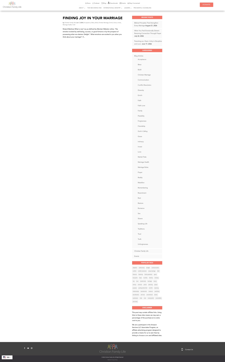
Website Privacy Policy (112, 359)
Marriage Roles (143, 167)
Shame (140, 218)
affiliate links (152, 312)
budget (148, 267)
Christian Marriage (103, 22)
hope (140, 277)
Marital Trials (142, 157)
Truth (73, 24)
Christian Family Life (70, 22)
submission (135, 298)
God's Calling (142, 131)
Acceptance (87, 22)
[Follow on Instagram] (31, 348)
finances (135, 274)
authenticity (141, 267)
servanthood (149, 294)
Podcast (96, 3)
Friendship (141, 126)
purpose (135, 288)
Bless (92, 22)
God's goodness (148, 274)
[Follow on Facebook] (24, 348)
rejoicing (156, 288)
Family (140, 111)
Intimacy (141, 141)
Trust (139, 234)
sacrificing (157, 291)
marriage (150, 281)
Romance (141, 208)
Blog (104, 3)
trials (141, 298)
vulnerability (158, 298)
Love (139, 152)
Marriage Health (67, 24)
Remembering (143, 188)
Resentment (142, 193)
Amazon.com (144, 335)
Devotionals (114, 3)
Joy (133, 281)
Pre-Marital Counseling (142, 8)
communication (155, 267)
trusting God (151, 298)
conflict (134, 271)
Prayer (140, 172)
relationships (136, 291)
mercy (155, 281)
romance (151, 291)
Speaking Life (142, 224)
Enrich (111, 22)
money (134, 284)
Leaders (127, 8)
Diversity (141, 90)
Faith (139, 100)
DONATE (206, 5)
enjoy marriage (151, 271)
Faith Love (141, 105)
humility (145, 277)
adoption (135, 267)
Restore (140, 203)
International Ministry (111, 8)
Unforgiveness (143, 244)
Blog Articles (138, 56)
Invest (119, 22)
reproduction (144, 291)
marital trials (143, 281)
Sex (139, 213)
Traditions (141, 229)
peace (145, 284)
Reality (140, 177)
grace (155, 274)
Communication (143, 80)
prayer (155, 284)
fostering (141, 274)
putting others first (143, 288)
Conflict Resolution (144, 85)
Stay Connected (134, 3)
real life (150, 288)
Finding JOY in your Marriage (93, 18)
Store (88, 3)
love (137, 281)
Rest (139, 198)
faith (158, 271)
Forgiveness (142, 121)
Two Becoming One (94, 8)
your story (135, 301)
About (81, 8)
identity (151, 277)
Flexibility (141, 116)
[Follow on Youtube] (28, 348)
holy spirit (135, 277)
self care (143, 294)
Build (96, 22)
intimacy (157, 277)
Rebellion (141, 182)
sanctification (136, 294)
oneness (140, 284)
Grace (115, 22)
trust (145, 298)
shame (155, 294)
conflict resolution (142, 271)
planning (150, 284)
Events (123, 3)
